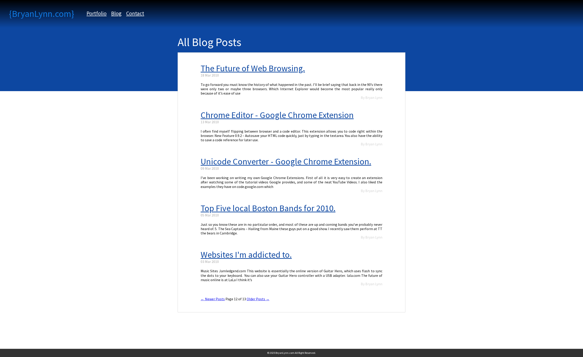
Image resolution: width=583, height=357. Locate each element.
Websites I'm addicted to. (246, 255)
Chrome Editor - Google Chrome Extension (277, 115)
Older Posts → (258, 299)
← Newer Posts (213, 299)
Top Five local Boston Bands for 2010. (268, 208)
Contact (135, 13)
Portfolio (97, 13)
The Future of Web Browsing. (253, 68)
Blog (116, 13)
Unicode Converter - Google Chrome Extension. (286, 162)
